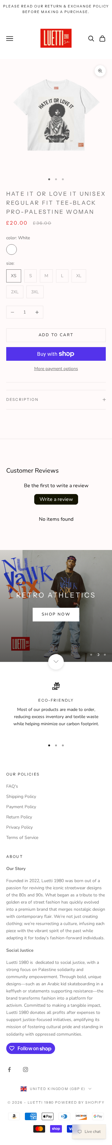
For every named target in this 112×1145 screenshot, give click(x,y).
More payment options (56, 369)
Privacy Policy (19, 827)
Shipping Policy (21, 796)
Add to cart (56, 335)
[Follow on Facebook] (9, 1069)
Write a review (56, 499)
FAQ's (12, 786)
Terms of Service (22, 837)
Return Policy (19, 817)
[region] (56, 606)
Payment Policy (21, 807)
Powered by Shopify (80, 1102)
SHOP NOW (56, 614)
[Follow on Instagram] (25, 1069)
